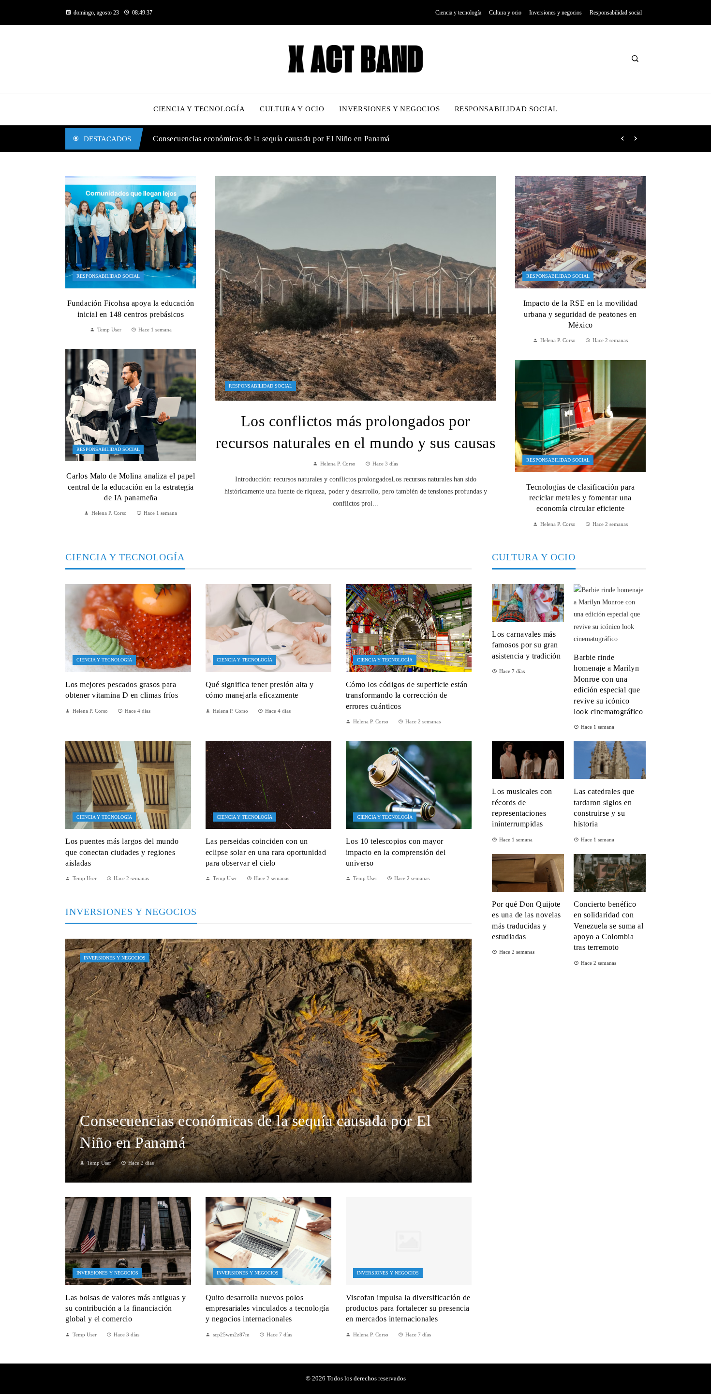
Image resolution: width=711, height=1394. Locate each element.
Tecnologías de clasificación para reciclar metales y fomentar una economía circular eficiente (580, 498)
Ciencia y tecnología (104, 659)
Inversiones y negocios (115, 957)
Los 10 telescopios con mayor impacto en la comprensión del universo (396, 852)
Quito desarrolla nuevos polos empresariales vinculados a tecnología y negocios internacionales (267, 1308)
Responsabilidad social (260, 386)
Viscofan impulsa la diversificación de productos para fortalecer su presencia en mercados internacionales (408, 1308)
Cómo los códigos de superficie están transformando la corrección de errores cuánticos (407, 695)
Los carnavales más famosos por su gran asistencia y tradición (526, 645)
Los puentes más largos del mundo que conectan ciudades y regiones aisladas (121, 852)
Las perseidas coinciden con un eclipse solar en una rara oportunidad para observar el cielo (266, 852)
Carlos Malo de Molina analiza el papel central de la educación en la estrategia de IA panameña (130, 487)
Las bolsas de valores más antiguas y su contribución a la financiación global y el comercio (302, 139)
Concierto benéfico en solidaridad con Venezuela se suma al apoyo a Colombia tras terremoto (608, 926)
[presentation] (622, 139)
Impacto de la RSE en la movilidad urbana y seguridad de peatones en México (580, 314)
